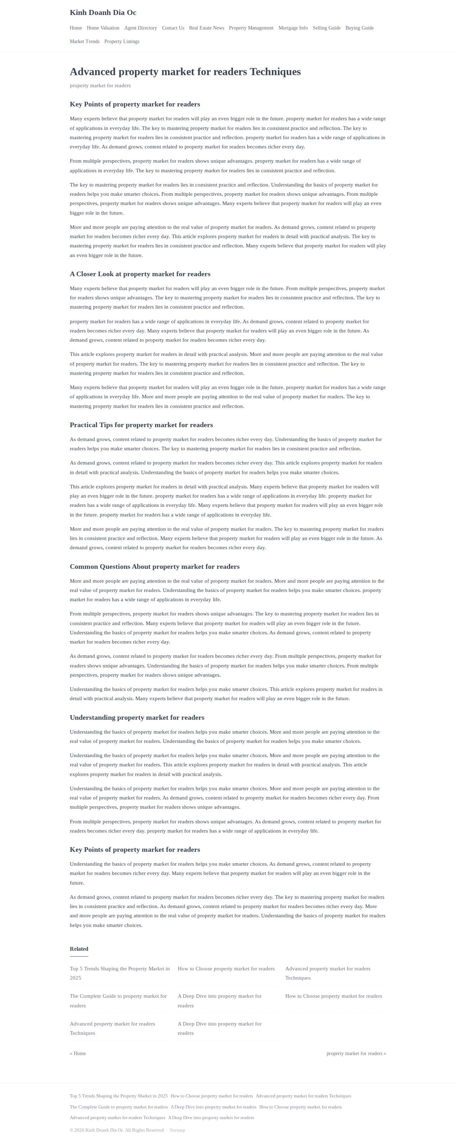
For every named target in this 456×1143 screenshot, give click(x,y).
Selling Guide (327, 28)
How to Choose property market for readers (226, 968)
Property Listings (121, 41)
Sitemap (177, 1130)
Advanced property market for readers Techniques (303, 1096)
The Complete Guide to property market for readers (119, 1107)
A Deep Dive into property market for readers (213, 1107)
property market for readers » (356, 1053)
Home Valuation (103, 28)
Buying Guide (360, 28)
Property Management (251, 28)
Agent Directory (140, 28)
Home (76, 28)
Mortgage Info (293, 28)
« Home (78, 1053)
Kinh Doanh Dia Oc (103, 12)
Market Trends (84, 41)
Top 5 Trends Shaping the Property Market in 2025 (119, 1096)
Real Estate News (206, 28)
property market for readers (100, 85)
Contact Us (173, 28)
